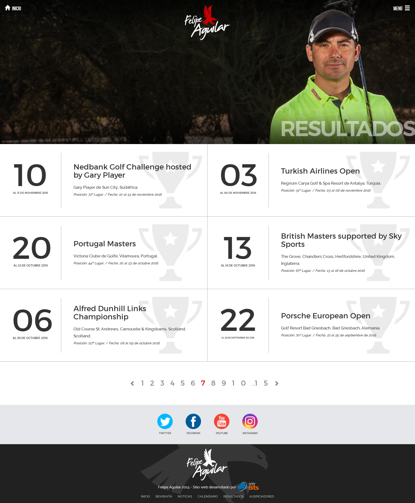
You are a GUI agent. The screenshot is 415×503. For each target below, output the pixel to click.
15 (264, 383)
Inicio (16, 8)
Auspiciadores (261, 496)
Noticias (185, 496)
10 (242, 383)
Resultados (233, 496)
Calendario (208, 496)
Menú (398, 8)
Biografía (164, 496)
